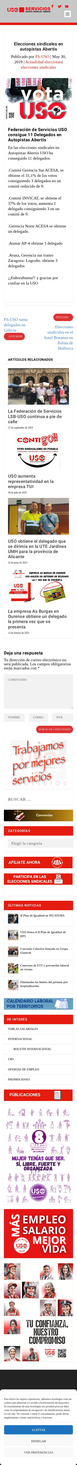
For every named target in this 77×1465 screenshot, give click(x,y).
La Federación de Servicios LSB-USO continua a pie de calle (35, 416)
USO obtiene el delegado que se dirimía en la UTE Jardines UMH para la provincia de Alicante (37, 549)
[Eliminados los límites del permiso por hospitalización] (13, 985)
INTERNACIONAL (20, 1039)
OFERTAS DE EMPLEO (23, 1069)
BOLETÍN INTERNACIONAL (32, 1049)
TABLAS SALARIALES (23, 1029)
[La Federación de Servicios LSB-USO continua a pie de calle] (38, 386)
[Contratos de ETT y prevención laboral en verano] (13, 968)
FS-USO (42, 56)
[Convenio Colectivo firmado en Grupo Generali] (13, 952)
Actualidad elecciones (43, 62)
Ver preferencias (38, 1452)
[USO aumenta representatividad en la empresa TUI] (38, 451)
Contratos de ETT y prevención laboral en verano (44, 967)
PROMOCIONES (19, 1079)
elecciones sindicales (38, 67)
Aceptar (38, 1430)
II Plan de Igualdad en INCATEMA (42, 915)
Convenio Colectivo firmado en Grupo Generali (44, 950)
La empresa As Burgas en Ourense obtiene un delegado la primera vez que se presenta (37, 619)
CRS (11, 1059)
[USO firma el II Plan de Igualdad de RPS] (13, 935)
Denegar (38, 1441)
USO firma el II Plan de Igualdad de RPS (43, 934)
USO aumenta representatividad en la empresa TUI (31, 481)
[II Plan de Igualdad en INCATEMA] (13, 918)
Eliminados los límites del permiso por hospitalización (44, 984)
